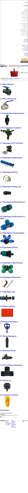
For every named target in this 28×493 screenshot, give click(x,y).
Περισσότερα (24, 61)
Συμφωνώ (24, 59)
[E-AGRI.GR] (3, 66)
